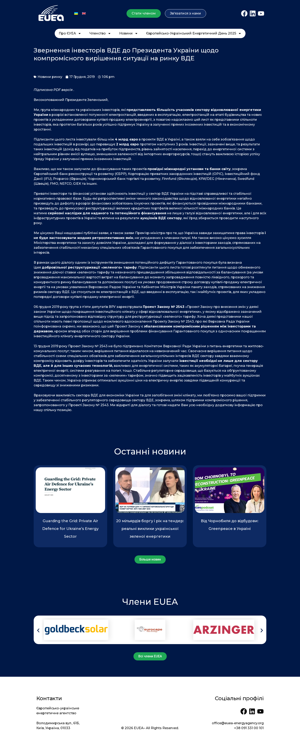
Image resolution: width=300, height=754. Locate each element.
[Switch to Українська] (76, 13)
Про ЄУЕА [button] (67, 33)
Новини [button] (126, 33)
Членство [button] (97, 33)
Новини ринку (50, 77)
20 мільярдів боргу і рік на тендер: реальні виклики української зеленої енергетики (150, 529)
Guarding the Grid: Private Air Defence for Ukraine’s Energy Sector (70, 529)
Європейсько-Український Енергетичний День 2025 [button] (191, 33)
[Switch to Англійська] (84, 13)
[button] (38, 630)
